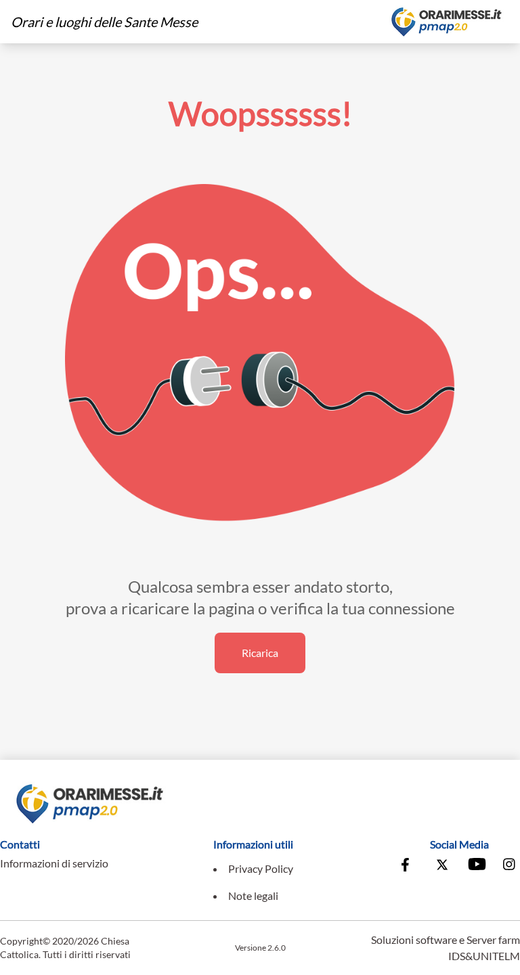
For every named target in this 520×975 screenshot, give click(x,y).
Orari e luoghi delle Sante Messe (104, 22)
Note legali (253, 895)
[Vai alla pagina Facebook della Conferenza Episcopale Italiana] (408, 866)
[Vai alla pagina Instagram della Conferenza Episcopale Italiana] (510, 866)
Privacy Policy (260, 868)
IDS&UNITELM (484, 955)
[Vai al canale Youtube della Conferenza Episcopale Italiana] (476, 866)
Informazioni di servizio (54, 863)
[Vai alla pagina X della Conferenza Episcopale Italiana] (442, 866)
